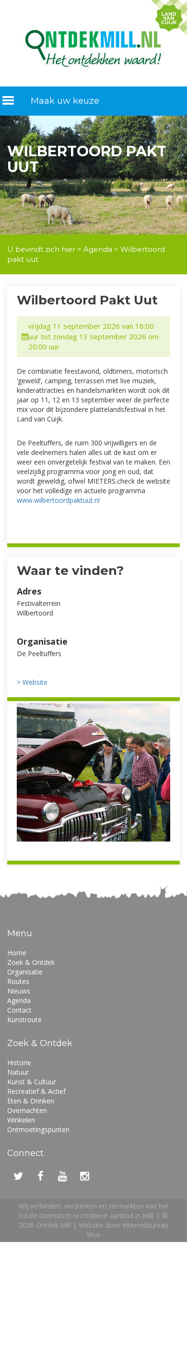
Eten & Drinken (30, 1100)
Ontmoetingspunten (38, 1129)
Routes (18, 981)
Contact (19, 1010)
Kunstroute (24, 1019)
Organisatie (25, 971)
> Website (32, 682)
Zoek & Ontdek (31, 962)
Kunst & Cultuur (31, 1081)
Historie (19, 1062)
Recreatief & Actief (36, 1091)
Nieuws (18, 990)
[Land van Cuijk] (169, 18)
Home (16, 952)
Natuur (18, 1072)
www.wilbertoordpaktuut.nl (58, 500)
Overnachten (27, 1110)
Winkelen (21, 1119)
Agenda (97, 249)
